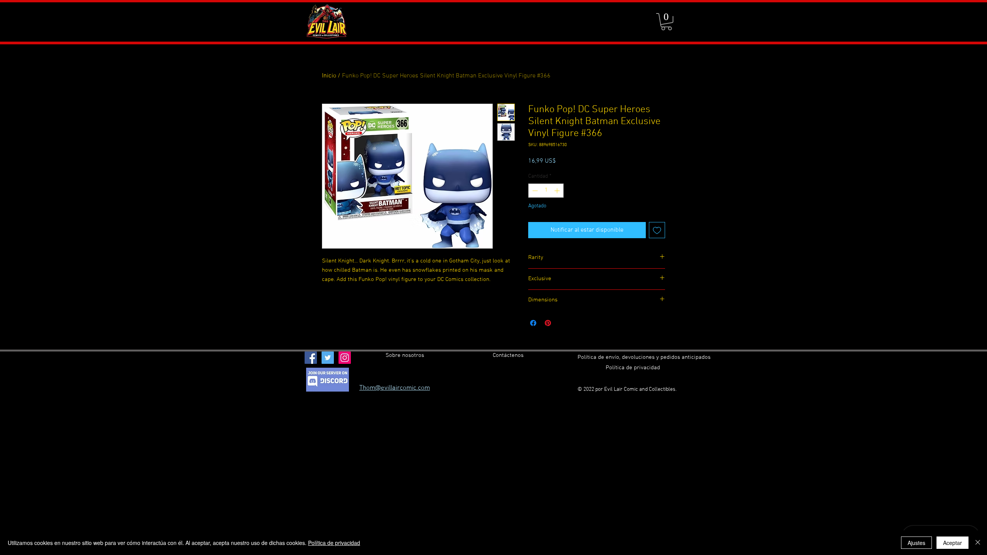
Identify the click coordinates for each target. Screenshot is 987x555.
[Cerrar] (977, 542)
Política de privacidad (334, 543)
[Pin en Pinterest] (547, 323)
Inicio (329, 76)
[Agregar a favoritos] (657, 230)
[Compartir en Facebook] (533, 323)
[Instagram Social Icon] (345, 358)
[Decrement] (534, 190)
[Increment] (558, 190)
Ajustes (916, 543)
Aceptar (952, 543)
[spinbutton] (546, 190)
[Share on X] (562, 323)
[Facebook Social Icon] (311, 358)
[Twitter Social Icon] (328, 358)
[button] (666, 21)
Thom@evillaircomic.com (394, 388)
